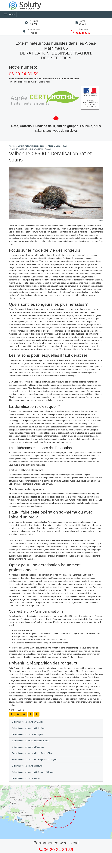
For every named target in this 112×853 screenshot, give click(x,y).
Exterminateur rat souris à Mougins (27, 734)
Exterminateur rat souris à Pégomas (28, 747)
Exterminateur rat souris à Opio (25, 778)
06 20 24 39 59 (83, 33)
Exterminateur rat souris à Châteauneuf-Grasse (33, 772)
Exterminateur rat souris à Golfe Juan (28, 728)
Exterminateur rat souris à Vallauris (27, 722)
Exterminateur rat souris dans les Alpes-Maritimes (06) (42, 146)
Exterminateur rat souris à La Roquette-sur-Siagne (34, 759)
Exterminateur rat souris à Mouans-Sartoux (31, 740)
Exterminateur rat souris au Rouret (27, 766)
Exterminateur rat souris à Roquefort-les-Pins (32, 753)
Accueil (12, 146)
